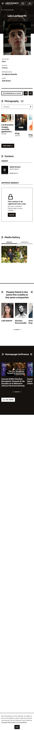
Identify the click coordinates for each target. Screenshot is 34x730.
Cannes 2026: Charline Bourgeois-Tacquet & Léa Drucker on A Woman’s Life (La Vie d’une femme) (13, 382)
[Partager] (26, 93)
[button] (24, 249)
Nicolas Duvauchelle (20, 322)
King (17, 133)
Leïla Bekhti (6, 321)
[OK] (17, 727)
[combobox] (17, 107)
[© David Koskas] (14, 254)
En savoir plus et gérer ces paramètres (14, 722)
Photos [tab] (9, 242)
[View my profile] (29, 4)
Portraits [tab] (25, 242)
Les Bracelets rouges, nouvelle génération (7, 128)
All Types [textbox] (6, 107)
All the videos (8, 400)
